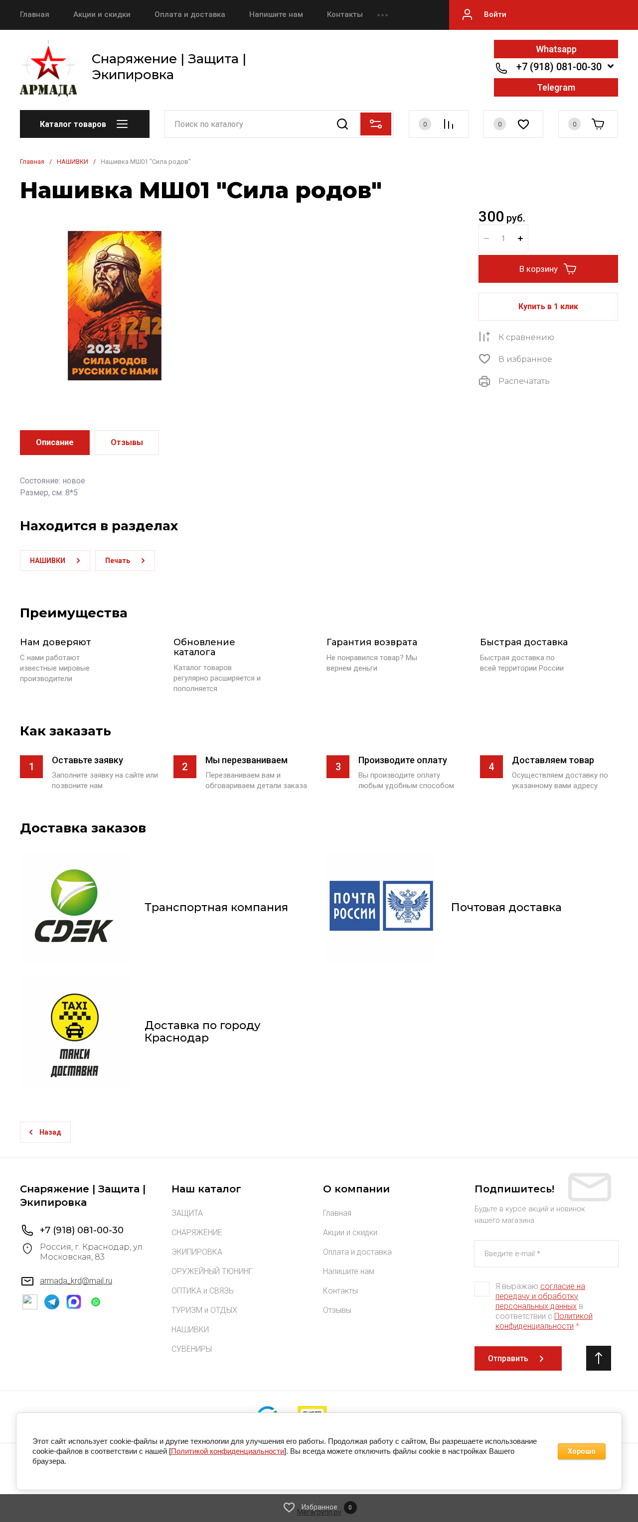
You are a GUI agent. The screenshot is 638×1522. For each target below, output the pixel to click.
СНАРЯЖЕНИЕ (196, 1232)
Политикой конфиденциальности (544, 1321)
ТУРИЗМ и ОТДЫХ (204, 1310)
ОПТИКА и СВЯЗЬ (202, 1290)
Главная (34, 14)
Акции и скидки (102, 14)
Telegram (556, 87)
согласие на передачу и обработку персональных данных (540, 1296)
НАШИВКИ (72, 161)
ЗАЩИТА (187, 1213)
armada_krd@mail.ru (76, 1281)
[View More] (382, 15)
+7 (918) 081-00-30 (559, 67)
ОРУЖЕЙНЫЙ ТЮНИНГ (212, 1271)
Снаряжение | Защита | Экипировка (169, 67)
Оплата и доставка (190, 14)
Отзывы (337, 1310)
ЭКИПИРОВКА (196, 1252)
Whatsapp (556, 49)
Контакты (345, 14)
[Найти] (342, 124)
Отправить (508, 1358)
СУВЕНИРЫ (191, 1349)
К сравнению (526, 337)
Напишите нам (276, 14)
